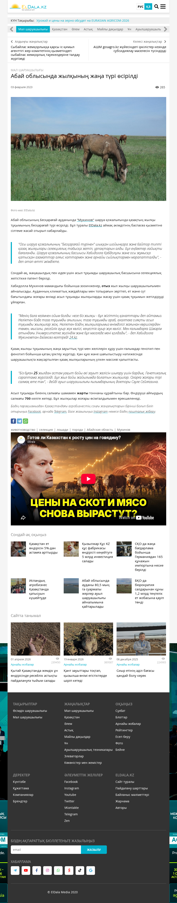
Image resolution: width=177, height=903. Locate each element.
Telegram (60, 411)
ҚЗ (148, 7)
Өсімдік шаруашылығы (30, 711)
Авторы (121, 808)
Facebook (34, 411)
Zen (67, 821)
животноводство (23, 430)
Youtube (70, 795)
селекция (46, 430)
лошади (62, 430)
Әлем (75, 29)
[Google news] (90, 870)
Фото (119, 743)
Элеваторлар (74, 756)
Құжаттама (21, 788)
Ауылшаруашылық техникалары (88, 750)
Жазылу (94, 850)
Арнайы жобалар (22, 664)
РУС (141, 7)
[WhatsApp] (25, 421)
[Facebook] (13, 421)
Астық (88, 29)
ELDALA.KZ (124, 775)
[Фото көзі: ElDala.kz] (88, 149)
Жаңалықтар (77, 704)
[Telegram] (19, 421)
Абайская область (100, 430)
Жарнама (122, 801)
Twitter (69, 801)
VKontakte (71, 808)
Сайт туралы (124, 782)
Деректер (21, 775)
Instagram (100, 411)
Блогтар (121, 717)
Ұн (129, 29)
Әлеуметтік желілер (83, 775)
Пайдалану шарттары (131, 788)
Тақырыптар (25, 704)
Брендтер (20, 801)
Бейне (120, 750)
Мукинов (123, 430)
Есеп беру (122, 737)
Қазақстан (59, 29)
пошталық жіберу (141, 411)
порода (77, 430)
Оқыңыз (123, 704)
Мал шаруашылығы (33, 29)
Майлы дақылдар (110, 29)
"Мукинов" (85, 220)
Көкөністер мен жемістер (83, 763)
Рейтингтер (124, 730)
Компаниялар (23, 795)
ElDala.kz (95, 225)
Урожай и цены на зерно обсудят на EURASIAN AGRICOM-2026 (82, 20)
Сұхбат (120, 711)
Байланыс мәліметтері (132, 795)
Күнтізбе (19, 782)
